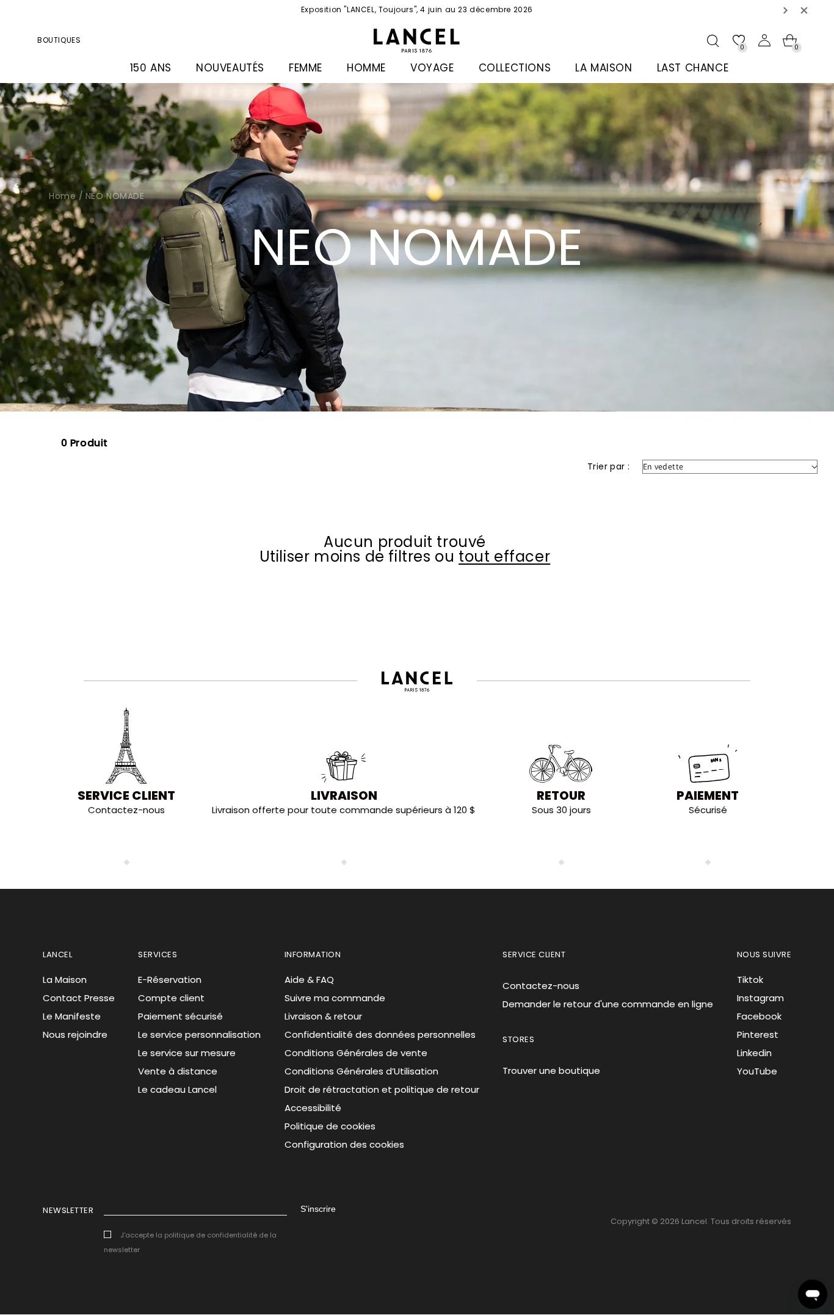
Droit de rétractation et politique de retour (382, 1089)
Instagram (760, 997)
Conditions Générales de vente (356, 1052)
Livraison (344, 795)
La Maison (65, 979)
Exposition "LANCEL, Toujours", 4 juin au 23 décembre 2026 (417, 9)
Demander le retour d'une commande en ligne (607, 1004)
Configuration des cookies (344, 1144)
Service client (126, 795)
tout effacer (504, 556)
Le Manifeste (72, 1016)
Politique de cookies (330, 1126)
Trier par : (608, 466)
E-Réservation (169, 979)
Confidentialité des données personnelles (380, 1034)
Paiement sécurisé (180, 1016)
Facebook (759, 1016)
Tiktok (750, 979)
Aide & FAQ (309, 979)
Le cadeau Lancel (177, 1089)
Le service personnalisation (199, 1034)
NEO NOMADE (115, 196)
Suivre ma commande (335, 997)
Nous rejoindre (75, 1034)
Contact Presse (79, 997)
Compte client (171, 997)
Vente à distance (177, 1071)
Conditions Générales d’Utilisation (361, 1071)
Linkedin (754, 1052)
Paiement (707, 795)
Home (62, 196)
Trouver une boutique (551, 1070)
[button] (785, 10)
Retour (561, 795)
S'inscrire (318, 1209)
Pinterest (757, 1034)
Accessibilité (313, 1107)
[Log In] (764, 40)
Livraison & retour (323, 1016)
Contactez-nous (540, 985)
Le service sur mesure (187, 1052)
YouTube (757, 1071)
